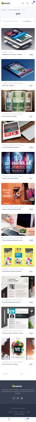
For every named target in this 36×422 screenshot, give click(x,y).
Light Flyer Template (8, 85)
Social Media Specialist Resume (11, 302)
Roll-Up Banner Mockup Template (11, 271)
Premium (10, 412)
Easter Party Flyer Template (10, 364)
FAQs (28, 412)
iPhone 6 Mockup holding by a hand (12, 240)
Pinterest (17, 398)
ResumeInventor (7, 300)
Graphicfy (6, 52)
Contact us (22, 412)
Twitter (21, 398)
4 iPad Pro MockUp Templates (10, 147)
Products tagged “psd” (14, 10)
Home (4, 10)
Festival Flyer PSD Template (10, 178)
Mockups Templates (19, 145)
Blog (16, 412)
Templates (20, 83)
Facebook (14, 398)
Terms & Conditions (19, 414)
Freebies (11, 52)
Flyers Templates (13, 83)
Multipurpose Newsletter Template (12, 54)
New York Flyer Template (9, 116)
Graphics (12, 145)
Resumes (15, 300)
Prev (6, 374)
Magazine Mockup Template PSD (11, 209)
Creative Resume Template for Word (12, 333)
